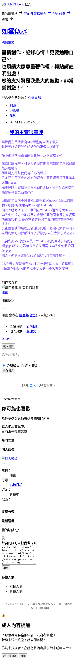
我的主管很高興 (26, 132)
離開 (23, 656)
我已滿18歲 (9, 656)
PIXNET (18, 603)
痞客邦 (24, 315)
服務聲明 (43, 608)
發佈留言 (8, 370)
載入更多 (8, 346)
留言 (33, 315)
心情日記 (34, 97)
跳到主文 (8, 42)
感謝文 (31, 331)
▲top (5, 338)
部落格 (14, 110)
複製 (5, 568)
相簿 (13, 105)
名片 (13, 115)
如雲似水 (14, 31)
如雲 (5, 292)
